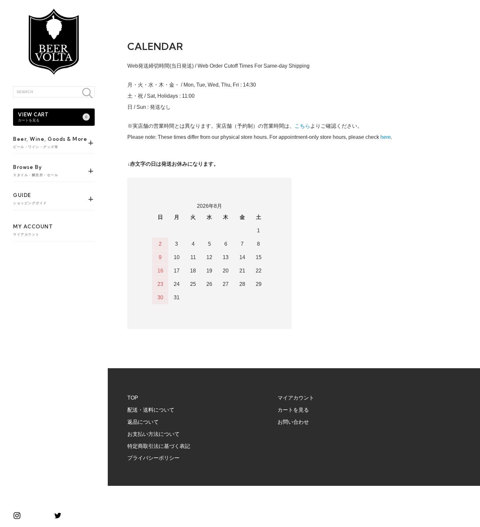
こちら (302, 126)
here (385, 137)
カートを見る (293, 410)
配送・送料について (150, 410)
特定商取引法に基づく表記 (158, 446)
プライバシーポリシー (153, 458)
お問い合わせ (293, 422)
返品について (143, 422)
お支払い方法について (153, 434)
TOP (132, 398)
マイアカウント (296, 398)
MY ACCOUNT (33, 230)
